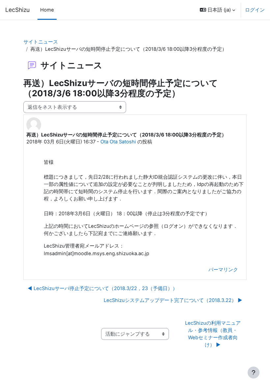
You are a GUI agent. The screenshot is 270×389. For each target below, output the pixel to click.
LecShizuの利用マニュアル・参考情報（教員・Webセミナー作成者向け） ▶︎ (213, 334)
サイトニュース (40, 42)
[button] (217, 10)
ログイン (255, 10)
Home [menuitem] (47, 10)
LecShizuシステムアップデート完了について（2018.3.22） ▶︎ (173, 300)
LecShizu (17, 9)
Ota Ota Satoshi (118, 142)
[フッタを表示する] (253, 372)
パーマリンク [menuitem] (223, 270)
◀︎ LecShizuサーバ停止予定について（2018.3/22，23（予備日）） (102, 288)
